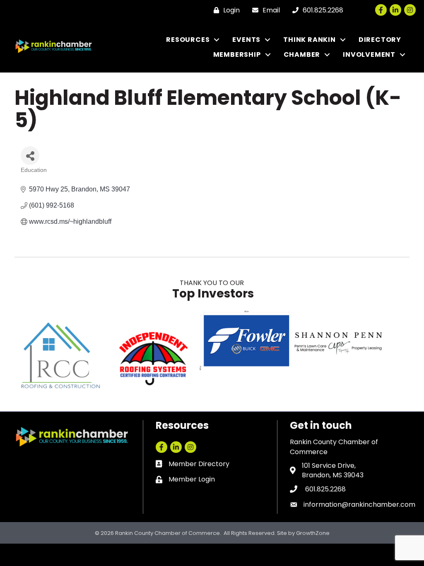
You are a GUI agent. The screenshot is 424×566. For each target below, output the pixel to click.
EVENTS (246, 39)
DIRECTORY (380, 39)
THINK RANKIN (309, 39)
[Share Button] (30, 155)
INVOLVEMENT (369, 54)
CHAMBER (302, 54)
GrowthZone (313, 533)
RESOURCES (188, 39)
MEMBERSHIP (237, 54)
